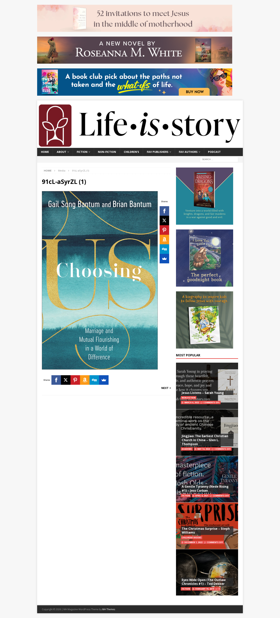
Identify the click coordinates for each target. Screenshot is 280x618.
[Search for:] (219, 159)
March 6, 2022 (191, 402)
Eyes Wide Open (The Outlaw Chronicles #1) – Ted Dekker (204, 582)
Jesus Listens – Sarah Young (203, 393)
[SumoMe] (164, 258)
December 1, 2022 (193, 542)
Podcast (214, 152)
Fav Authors (188, 152)
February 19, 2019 (204, 589)
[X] (164, 220)
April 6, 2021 (201, 495)
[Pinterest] (164, 230)
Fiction (82, 152)
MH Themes (108, 609)
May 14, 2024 (203, 449)
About (61, 152)
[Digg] (164, 249)
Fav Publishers (157, 152)
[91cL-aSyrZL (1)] (100, 367)
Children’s (131, 152)
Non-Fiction (107, 152)
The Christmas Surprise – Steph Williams (206, 531)
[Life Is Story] (140, 145)
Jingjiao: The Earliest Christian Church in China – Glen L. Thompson (205, 440)
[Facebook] (164, 211)
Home (45, 152)
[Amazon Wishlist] (164, 239)
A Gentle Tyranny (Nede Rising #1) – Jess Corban (205, 488)
